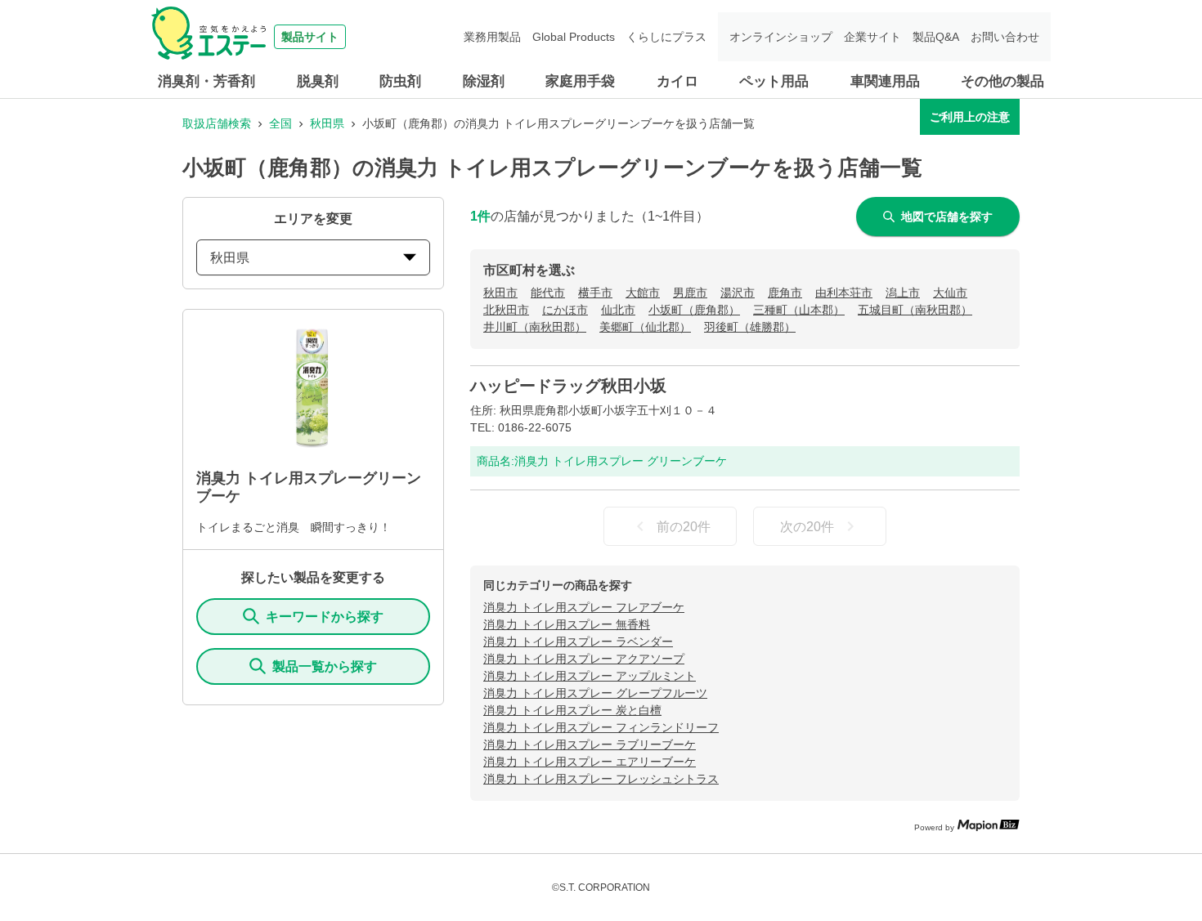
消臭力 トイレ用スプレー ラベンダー (578, 641)
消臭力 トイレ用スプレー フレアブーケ (583, 607)
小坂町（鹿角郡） (694, 309)
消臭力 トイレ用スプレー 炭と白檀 (572, 710)
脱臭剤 (318, 81)
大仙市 (950, 292)
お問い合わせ (1005, 36)
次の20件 (807, 527)
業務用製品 (492, 36)
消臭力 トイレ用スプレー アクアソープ (583, 658)
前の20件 (684, 527)
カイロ (677, 81)
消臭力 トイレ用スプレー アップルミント (589, 675)
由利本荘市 (843, 292)
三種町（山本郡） (799, 309)
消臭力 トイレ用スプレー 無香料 (566, 624)
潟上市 (903, 292)
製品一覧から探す (324, 666)
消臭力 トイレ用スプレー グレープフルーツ (595, 693)
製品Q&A (936, 36)
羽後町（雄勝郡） (750, 326)
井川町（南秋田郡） (534, 326)
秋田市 (500, 292)
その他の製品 (1002, 81)
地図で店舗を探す (947, 216)
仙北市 (618, 309)
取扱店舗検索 (216, 123)
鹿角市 (785, 292)
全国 (280, 123)
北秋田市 (506, 309)
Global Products (573, 36)
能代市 (548, 292)
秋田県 (327, 123)
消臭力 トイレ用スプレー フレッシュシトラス (601, 778)
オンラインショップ (780, 36)
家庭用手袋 (580, 81)
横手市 (595, 292)
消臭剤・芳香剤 (206, 81)
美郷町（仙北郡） (645, 326)
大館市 (643, 292)
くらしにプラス (666, 36)
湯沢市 (737, 292)
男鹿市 (690, 292)
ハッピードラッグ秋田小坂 (568, 386)
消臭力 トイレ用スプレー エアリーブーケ (589, 761)
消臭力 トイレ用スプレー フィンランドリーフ (601, 727)
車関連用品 (885, 81)
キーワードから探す (324, 617)
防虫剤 (400, 81)
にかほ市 (565, 309)
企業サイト (872, 36)
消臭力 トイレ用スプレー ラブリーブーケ (589, 744)
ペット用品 (774, 81)
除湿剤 (484, 81)
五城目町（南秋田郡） (915, 309)
